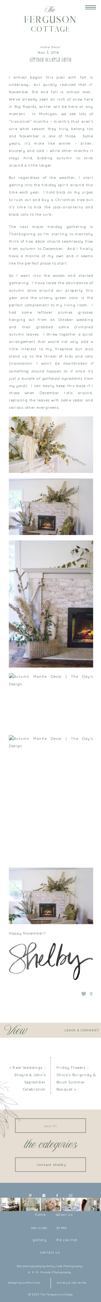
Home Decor (50, 47)
